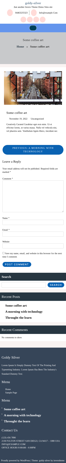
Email (6, 230)
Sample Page (11, 392)
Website (5, 241)
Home (20, 46)
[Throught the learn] (3, 420)
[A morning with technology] (3, 414)
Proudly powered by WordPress (15, 460)
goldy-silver (33, 3)
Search (6, 276)
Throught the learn (18, 317)
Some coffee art (16, 305)
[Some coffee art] (3, 408)
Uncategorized (37, 119)
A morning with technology (24, 311)
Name (5, 218)
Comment (7, 179)
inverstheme (59, 460)
